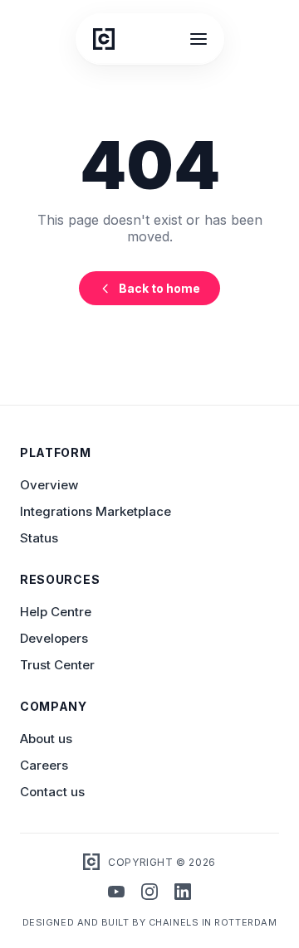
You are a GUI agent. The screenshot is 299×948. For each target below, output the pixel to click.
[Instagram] (149, 893)
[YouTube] (116, 893)
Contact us (52, 792)
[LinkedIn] (182, 893)
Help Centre (55, 612)
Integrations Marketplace (95, 511)
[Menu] (198, 39)
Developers (54, 638)
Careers (44, 765)
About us (46, 738)
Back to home (159, 288)
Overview (49, 485)
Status (39, 538)
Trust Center (57, 665)
